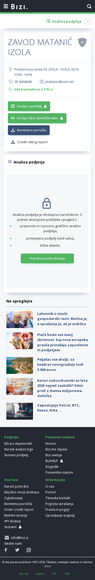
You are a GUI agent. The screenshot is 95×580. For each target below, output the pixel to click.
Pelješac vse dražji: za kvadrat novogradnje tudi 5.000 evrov (60, 364)
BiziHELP (51, 461)
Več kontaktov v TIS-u (33, 89)
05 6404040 (23, 81)
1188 (66, 574)
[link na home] (19, 7)
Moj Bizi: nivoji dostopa (21, 492)
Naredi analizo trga (18, 449)
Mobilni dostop (15, 515)
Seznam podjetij (16, 455)
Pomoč (50, 492)
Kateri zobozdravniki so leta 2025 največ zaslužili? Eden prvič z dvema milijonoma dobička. (62, 388)
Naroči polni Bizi (16, 486)
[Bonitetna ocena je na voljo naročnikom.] (82, 42)
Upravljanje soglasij (60, 515)
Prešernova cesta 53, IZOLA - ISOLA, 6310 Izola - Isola (46, 72)
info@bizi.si (19, 538)
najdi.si (40, 574)
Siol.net (23, 574)
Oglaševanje (13, 498)
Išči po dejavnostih (18, 443)
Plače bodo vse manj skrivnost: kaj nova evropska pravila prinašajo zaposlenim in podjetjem (62, 342)
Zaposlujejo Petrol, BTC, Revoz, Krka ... (58, 408)
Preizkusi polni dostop (47, 258)
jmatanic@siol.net (59, 81)
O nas (49, 486)
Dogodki (51, 466)
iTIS (54, 574)
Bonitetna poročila (18, 504)
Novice (50, 443)
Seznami (10, 527)
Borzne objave (56, 449)
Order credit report (19, 509)
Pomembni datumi (59, 472)
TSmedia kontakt (57, 498)
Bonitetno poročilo (31, 130)
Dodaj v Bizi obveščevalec (37, 118)
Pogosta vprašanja (59, 504)
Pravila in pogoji (57, 509)
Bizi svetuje (53, 455)
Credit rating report (32, 142)
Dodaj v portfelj (29, 106)
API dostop (12, 521)
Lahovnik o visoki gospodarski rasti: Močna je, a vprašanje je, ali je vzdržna (62, 318)
